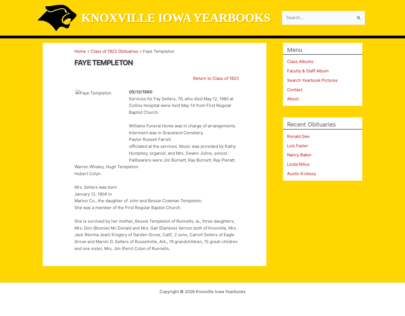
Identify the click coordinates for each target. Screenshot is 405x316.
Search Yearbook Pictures (312, 80)
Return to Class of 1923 (216, 78)
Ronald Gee (298, 136)
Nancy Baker (299, 154)
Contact (294, 89)
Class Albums (300, 61)
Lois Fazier (297, 145)
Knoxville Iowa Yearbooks (175, 18)
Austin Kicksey (301, 173)
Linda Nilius (298, 164)
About (293, 98)
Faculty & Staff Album (308, 70)
